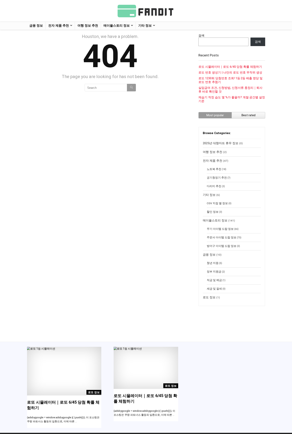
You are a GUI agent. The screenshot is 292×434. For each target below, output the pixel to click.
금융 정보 (36, 25)
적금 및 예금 (214, 280)
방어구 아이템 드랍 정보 (221, 245)
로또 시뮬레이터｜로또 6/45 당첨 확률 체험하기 (230, 67)
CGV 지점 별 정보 (217, 203)
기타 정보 (145, 25)
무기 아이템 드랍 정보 (220, 228)
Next (97, 379)
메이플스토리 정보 (116, 25)
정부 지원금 (214, 271)
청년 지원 (213, 263)
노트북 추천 (214, 169)
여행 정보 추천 (87, 25)
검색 (201, 35)
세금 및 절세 (214, 288)
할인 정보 (213, 211)
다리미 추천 (214, 186)
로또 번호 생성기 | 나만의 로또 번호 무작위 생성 (230, 72)
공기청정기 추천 (217, 177)
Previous (31, 379)
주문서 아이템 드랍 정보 (221, 237)
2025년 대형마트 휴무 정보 (220, 143)
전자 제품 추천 (58, 25)
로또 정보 (209, 297)
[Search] (131, 87)
